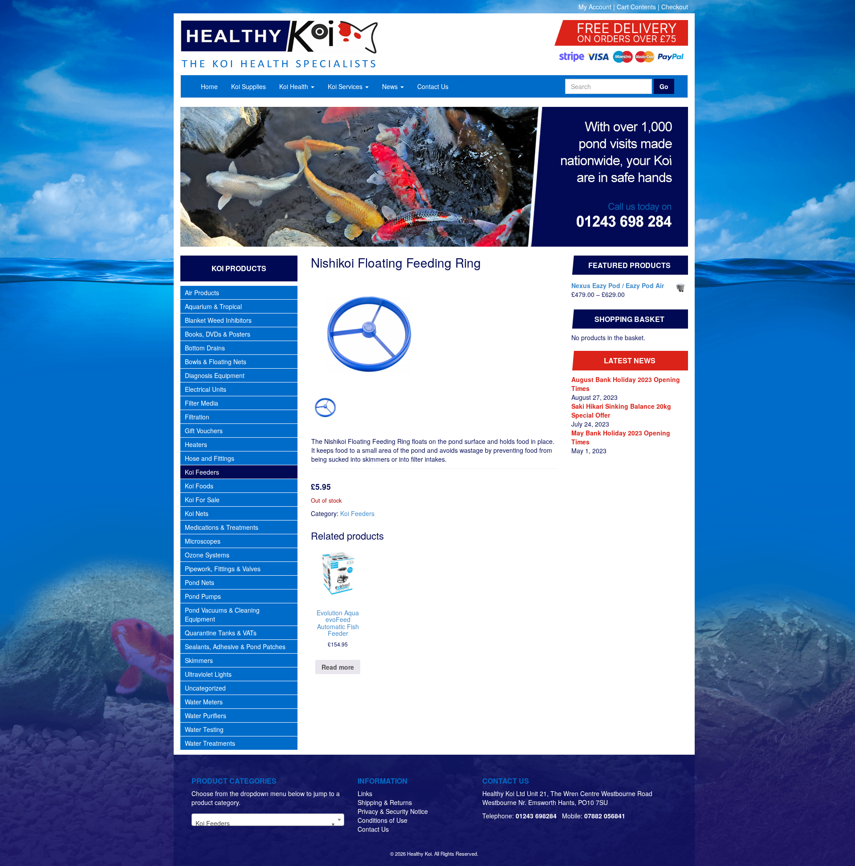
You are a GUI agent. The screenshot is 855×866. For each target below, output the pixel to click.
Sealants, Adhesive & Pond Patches (235, 646)
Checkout (674, 6)
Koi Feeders (202, 472)
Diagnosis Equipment (214, 375)
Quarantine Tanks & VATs (220, 632)
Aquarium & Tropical (213, 306)
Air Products (202, 292)
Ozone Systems (207, 554)
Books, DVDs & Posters (217, 333)
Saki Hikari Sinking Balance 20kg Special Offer (621, 410)
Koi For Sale (202, 499)
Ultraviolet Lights (208, 674)
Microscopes (202, 541)
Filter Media (201, 402)
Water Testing (204, 729)
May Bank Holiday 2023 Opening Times (620, 437)
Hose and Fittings (209, 458)
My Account (594, 6)
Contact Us (373, 829)
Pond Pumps (203, 596)
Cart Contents (636, 6)
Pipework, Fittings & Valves (223, 568)
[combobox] (267, 819)
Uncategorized (205, 687)
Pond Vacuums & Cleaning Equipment (222, 614)
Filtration (197, 416)
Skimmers (199, 660)
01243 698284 (536, 815)
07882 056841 (604, 815)
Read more (338, 667)
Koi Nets (196, 513)
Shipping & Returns (385, 802)
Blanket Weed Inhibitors (218, 320)
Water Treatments (210, 743)
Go (664, 86)
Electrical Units (205, 389)
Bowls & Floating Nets (215, 361)
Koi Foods (199, 485)
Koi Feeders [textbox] (265, 823)
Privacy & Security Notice (393, 811)
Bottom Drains (205, 347)
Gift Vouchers (204, 430)
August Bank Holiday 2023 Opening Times (625, 384)
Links (365, 793)
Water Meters (204, 701)
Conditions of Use (382, 820)
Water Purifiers (205, 715)
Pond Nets (199, 582)
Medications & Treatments (221, 527)
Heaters (196, 444)
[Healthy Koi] (325, 44)
